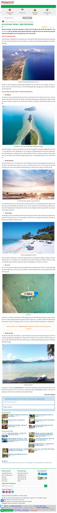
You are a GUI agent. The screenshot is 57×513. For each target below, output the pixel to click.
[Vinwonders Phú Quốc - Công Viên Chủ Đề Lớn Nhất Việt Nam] (31, 445)
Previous (2, 11)
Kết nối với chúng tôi (7, 489)
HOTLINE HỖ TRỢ (9, 510)
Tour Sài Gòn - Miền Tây (29, 507)
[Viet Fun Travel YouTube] (9, 492)
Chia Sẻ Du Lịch (23, 462)
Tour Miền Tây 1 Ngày (27, 506)
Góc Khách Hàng (21, 471)
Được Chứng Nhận (41, 471)
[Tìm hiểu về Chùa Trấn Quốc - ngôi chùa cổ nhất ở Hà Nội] (5, 426)
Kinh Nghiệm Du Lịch (31, 462)
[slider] (45, 26)
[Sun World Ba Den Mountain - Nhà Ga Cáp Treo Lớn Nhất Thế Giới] (32, 440)
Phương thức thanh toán (22, 473)
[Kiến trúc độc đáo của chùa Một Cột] (5, 421)
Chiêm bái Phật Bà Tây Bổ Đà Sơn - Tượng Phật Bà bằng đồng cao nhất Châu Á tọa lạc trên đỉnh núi (18, 440)
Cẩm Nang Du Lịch (12, 21)
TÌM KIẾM (27, 17)
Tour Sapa (38, 509)
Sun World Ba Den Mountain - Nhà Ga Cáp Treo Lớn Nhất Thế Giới (44, 439)
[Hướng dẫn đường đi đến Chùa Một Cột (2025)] (32, 416)
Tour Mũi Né (51, 509)
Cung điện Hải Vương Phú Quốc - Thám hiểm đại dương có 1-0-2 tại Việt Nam (18, 449)
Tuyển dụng (4, 479)
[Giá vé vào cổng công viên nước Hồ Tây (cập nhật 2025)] (32, 426)
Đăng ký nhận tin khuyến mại (9, 483)
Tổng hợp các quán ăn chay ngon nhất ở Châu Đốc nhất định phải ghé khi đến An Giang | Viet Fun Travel (44, 435)
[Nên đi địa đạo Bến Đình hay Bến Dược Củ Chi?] (5, 456)
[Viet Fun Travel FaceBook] (3, 492)
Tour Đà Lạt (44, 509)
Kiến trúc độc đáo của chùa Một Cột (16, 420)
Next (55, 11)
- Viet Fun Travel (21, 503)
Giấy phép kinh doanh (6, 473)
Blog (6, 21)
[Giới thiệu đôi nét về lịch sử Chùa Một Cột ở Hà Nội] (32, 421)
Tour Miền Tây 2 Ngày (6, 507)
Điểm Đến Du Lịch (15, 462)
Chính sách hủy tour (21, 479)
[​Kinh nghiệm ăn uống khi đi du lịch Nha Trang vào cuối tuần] (5, 416)
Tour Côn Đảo (25, 509)
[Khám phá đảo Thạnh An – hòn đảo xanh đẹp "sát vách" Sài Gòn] (5, 435)
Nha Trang (49, 462)
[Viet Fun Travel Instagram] (6, 492)
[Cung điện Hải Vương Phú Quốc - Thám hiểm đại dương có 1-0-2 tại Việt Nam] (5, 450)
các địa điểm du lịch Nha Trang (29, 267)
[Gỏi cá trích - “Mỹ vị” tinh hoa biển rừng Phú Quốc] (31, 450)
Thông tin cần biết (6, 471)
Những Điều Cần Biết (41, 462)
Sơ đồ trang (4, 481)
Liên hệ (19, 481)
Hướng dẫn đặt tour (21, 475)
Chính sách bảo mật (21, 477)
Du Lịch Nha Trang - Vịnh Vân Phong (25, 21)
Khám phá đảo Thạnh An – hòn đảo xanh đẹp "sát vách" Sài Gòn (17, 434)
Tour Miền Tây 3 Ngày (17, 507)
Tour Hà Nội (31, 509)
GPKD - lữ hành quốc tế (7, 475)
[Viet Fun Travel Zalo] (12, 492)
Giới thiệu (4, 477)
